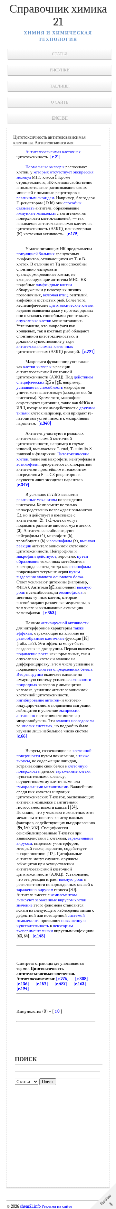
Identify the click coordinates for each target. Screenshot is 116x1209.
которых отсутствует (53, 172)
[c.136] (22, 983)
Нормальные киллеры (44, 166)
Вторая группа (29, 674)
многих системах (37, 725)
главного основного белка (60, 576)
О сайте (59, 102)
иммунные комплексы (36, 213)
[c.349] (22, 484)
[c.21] (55, 156)
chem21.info (30, 1206)
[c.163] (79, 983)
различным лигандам (35, 197)
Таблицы (60, 86)
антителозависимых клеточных (44, 346)
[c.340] (44, 423)
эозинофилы (27, 464)
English (60, 118)
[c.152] (41, 983)
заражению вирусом (34, 889)
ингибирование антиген (37, 700)
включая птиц (55, 295)
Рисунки (60, 70)
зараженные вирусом (54, 899)
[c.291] (88, 351)
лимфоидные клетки (54, 284)
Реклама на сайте (56, 1206)
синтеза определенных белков (65, 669)
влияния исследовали (75, 720)
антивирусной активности (65, 622)
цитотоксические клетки (71, 305)
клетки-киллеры (37, 366)
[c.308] (81, 978)
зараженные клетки (73, 771)
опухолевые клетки (33, 320)
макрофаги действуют (36, 556)
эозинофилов (70, 592)
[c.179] (72, 233)
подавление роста (32, 653)
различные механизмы (36, 499)
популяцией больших (35, 253)
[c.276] (62, 978)
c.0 (57, 1011)
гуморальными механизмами (42, 786)
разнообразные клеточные (40, 638)
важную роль (71, 879)
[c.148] (39, 936)
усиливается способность (39, 387)
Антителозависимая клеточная (53, 151)
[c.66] (21, 736)
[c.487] (60, 983)
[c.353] (49, 612)
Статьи (59, 53)
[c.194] (22, 988)
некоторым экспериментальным (44, 928)
